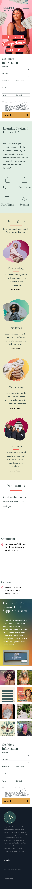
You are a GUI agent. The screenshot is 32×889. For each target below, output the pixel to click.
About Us (7, 860)
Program (5, 73)
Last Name (20, 81)
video (16, 657)
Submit (7, 115)
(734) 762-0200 (12, 550)
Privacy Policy (8, 110)
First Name (5, 81)
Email (4, 88)
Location (5, 66)
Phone (4, 95)
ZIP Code (19, 95)
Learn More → (16, 290)
